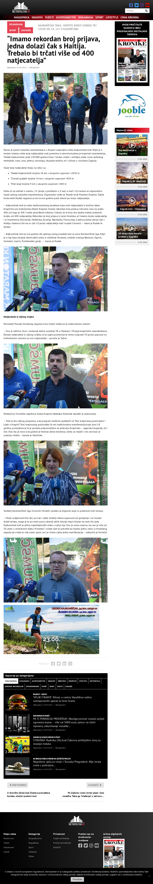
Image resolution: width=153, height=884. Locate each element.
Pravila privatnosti (62, 843)
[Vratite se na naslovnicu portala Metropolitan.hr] (21, 7)
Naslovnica (21, 17)
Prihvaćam (77, 879)
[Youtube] (147, 5)
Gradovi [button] (51, 681)
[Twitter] (137, 5)
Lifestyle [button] (83, 681)
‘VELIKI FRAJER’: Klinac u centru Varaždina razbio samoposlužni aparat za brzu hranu (62, 699)
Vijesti (49, 17)
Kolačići (57, 847)
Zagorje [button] (68, 686)
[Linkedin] (64, 663)
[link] (80, 845)
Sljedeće (93, 785)
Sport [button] (44, 686)
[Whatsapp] (70, 663)
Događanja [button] (24, 681)
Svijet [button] (52, 686)
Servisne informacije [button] (14, 686)
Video (31, 856)
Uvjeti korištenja (61, 838)
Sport (99, 17)
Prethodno (19, 785)
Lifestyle (112, 17)
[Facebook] (131, 5)
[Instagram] (142, 5)
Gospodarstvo (66, 17)
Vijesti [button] (60, 686)
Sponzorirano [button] (32, 686)
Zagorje (26, 30)
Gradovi (37, 17)
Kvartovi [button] (72, 681)
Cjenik (7, 851)
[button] (146, 11)
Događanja (85, 17)
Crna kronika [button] (11, 681)
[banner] (17, 702)
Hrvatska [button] (62, 681)
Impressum (9, 847)
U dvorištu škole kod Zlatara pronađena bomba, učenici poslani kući (28, 794)
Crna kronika (130, 17)
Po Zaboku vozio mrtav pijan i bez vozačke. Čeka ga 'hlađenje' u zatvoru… (83, 794)
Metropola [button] (95, 681)
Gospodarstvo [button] (38, 681)
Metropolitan (34, 67)
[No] (149, 875)
